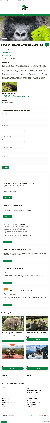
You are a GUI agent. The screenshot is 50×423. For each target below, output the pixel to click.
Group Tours (29, 411)
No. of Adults (4, 139)
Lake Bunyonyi (17, 228)
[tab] (12, 358)
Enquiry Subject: (5, 150)
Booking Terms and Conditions (32, 392)
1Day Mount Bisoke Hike (6, 55)
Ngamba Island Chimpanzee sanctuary (14, 185)
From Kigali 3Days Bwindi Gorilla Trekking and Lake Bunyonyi (20, 290)
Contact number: (5, 134)
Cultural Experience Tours (31, 408)
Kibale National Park (9, 228)
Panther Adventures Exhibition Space (34, 390)
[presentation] (2, 28)
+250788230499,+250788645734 (9, 380)
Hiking (3, 404)
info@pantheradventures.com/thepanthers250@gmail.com (13, 383)
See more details (12, 335)
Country (3, 128)
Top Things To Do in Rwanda (32, 379)
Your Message (5, 156)
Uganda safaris (12, 294)
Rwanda (13, 229)
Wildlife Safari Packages (31, 404)
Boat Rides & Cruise (5, 406)
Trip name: (4, 113)
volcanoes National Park (14, 271)
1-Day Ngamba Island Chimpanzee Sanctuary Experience (19, 183)
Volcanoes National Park (14, 231)
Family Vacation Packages (32, 398)
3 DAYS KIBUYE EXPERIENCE (7, 52)
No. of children (5, 145)
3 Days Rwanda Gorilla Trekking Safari (14, 268)
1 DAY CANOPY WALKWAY (32, 361)
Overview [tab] (4, 58)
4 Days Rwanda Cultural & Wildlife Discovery (13, 361)
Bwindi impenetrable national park (12, 226)
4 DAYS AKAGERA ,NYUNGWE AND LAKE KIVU (36, 332)
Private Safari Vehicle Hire (31, 384)
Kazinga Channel (24, 226)
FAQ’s (28, 388)
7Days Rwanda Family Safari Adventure (14, 205)
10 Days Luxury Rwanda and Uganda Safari (15, 224)
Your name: (4, 117)
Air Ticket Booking (30, 386)
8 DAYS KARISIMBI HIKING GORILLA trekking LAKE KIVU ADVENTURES (15, 54)
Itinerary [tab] (13, 58)
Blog (27, 377)
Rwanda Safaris (18, 229)
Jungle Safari (4, 400)
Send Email (5, 167)
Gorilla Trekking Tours (31, 406)
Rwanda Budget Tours (31, 400)
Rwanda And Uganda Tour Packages (33, 402)
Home (1, 0)
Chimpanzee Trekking (6, 398)
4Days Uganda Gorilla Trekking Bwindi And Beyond (17, 249)
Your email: (4, 123)
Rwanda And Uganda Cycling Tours (8, 402)
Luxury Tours (29, 382)
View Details (7, 197)
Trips (4, 0)
